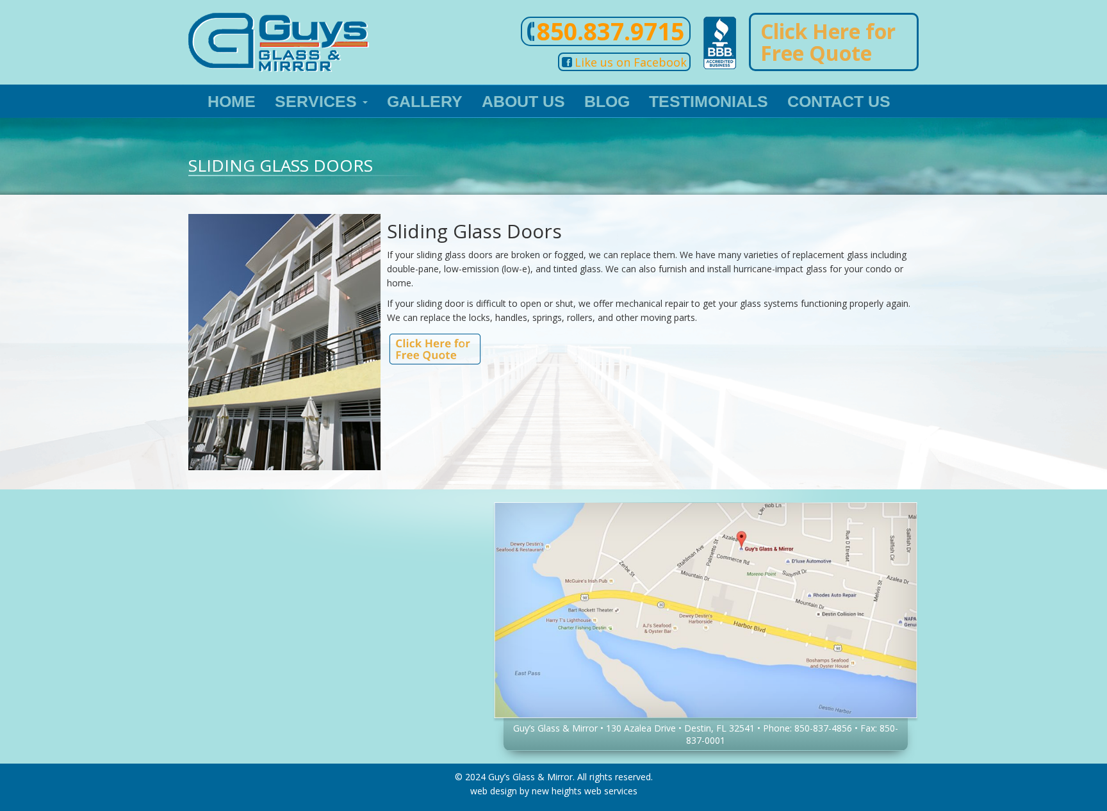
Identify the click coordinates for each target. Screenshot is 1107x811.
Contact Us (838, 101)
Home (232, 101)
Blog (607, 101)
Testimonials (708, 101)
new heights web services (584, 791)
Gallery (425, 101)
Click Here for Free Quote (828, 42)
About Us (523, 101)
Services (318, 101)
